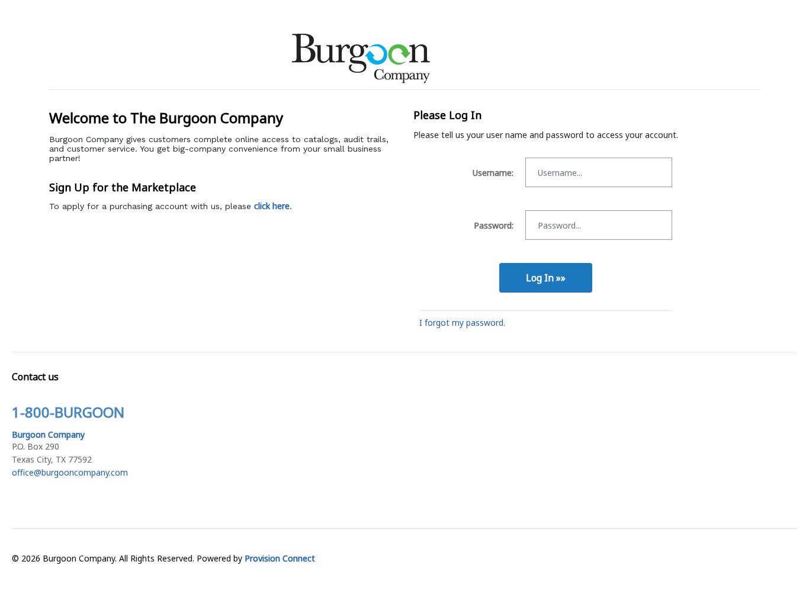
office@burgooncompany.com (70, 472)
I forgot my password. (462, 322)
